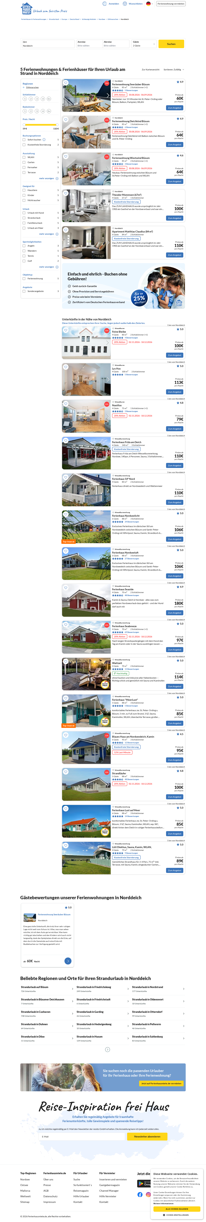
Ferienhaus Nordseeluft (125, 552)
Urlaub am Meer (43, 228)
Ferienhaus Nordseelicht (126, 515)
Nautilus (117, 405)
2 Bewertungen (131, 411)
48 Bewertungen (132, 595)
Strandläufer (119, 773)
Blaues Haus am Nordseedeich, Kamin (133, 736)
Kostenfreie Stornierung (43, 144)
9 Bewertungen (131, 853)
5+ (49, 98)
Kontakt (77, 1201)
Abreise (108, 42)
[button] (176, 1215)
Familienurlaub (43, 222)
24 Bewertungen (132, 521)
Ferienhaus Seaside (123, 589)
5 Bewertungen (131, 90)
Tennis (43, 255)
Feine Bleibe (119, 331)
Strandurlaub (43, 217)
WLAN (43, 157)
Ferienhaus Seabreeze (124, 626)
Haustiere (43, 190)
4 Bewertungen (131, 337)
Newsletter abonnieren (147, 1136)
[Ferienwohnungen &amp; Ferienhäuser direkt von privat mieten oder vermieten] (43, 11)
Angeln (43, 245)
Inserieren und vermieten (113, 1179)
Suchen (171, 43)
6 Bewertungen (131, 127)
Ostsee (24, 1185)
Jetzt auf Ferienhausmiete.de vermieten (161, 1083)
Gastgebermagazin (109, 1185)
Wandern (43, 250)
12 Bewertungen (132, 742)
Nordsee (25, 1179)
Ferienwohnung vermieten (171, 3)
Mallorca (25, 1190)
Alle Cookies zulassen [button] (177, 1209)
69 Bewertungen (132, 632)
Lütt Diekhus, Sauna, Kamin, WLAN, (132, 847)
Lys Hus (116, 368)
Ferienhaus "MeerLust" (125, 699)
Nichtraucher (43, 200)
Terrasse (43, 172)
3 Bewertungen (131, 164)
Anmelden (114, 3)
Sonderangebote (43, 291)
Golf (43, 260)
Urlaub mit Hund (43, 212)
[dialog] (177, 1194)
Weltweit (25, 1196)
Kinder (43, 195)
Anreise (81, 42)
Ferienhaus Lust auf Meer (126, 810)
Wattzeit (117, 663)
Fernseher (43, 167)
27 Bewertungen (132, 558)
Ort (25, 42)
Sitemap (24, 1201)
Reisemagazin (81, 1190)
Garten (43, 162)
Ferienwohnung (43, 278)
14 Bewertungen (132, 816)
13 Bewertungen (132, 669)
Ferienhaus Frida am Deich (126, 442)
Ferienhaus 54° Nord (123, 479)
